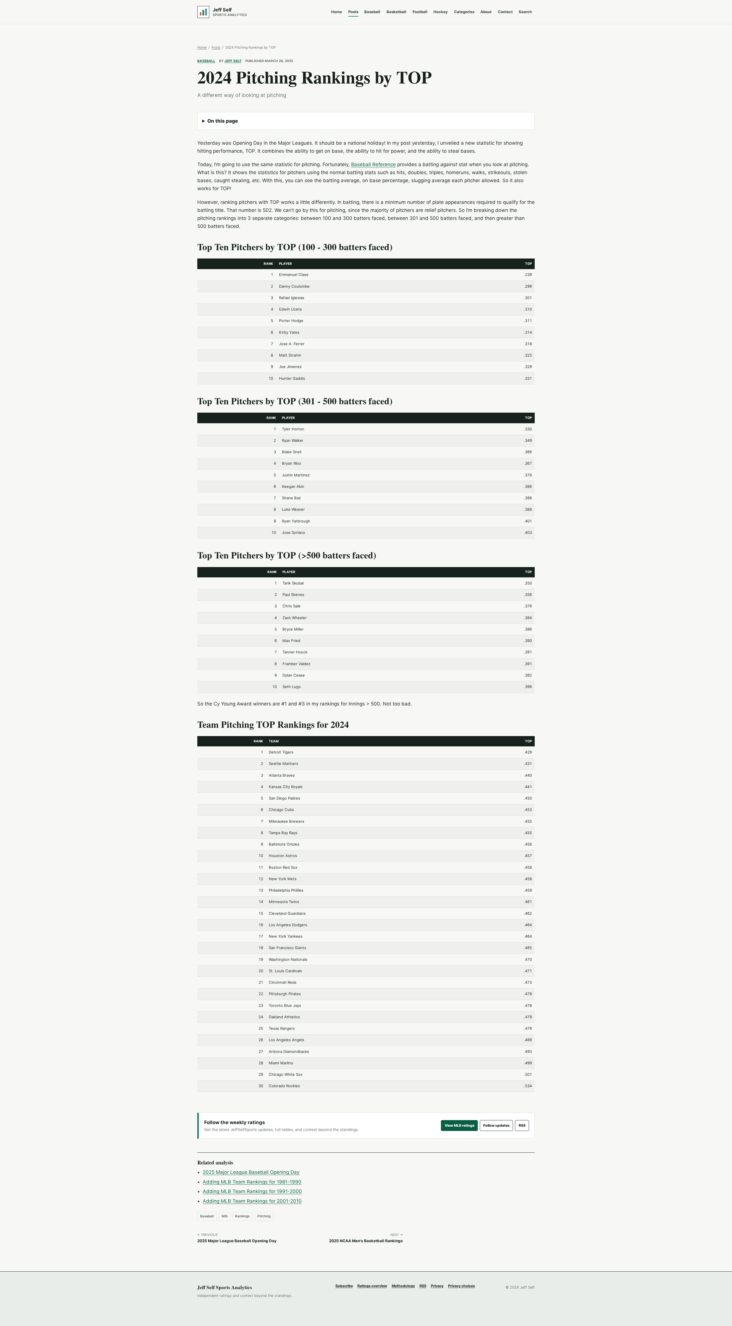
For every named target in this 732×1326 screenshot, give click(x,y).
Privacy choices (461, 1286)
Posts (353, 11)
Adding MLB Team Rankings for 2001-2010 (252, 1201)
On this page (222, 121)
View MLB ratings (459, 1125)
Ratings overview (372, 1286)
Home (336, 11)
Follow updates (496, 1125)
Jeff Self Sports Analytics (224, 1287)
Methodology (403, 1286)
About (486, 11)
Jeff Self (233, 61)
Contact (505, 11)
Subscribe (344, 1286)
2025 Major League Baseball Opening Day (251, 1172)
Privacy (437, 1286)
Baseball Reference (373, 164)
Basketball (396, 11)
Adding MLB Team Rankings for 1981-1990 (252, 1182)
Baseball (372, 11)
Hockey (440, 11)
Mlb (225, 1216)
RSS (522, 1125)
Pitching (263, 1216)
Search (525, 11)
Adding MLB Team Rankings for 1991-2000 (252, 1191)
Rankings (242, 1216)
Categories (464, 11)
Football (420, 11)
